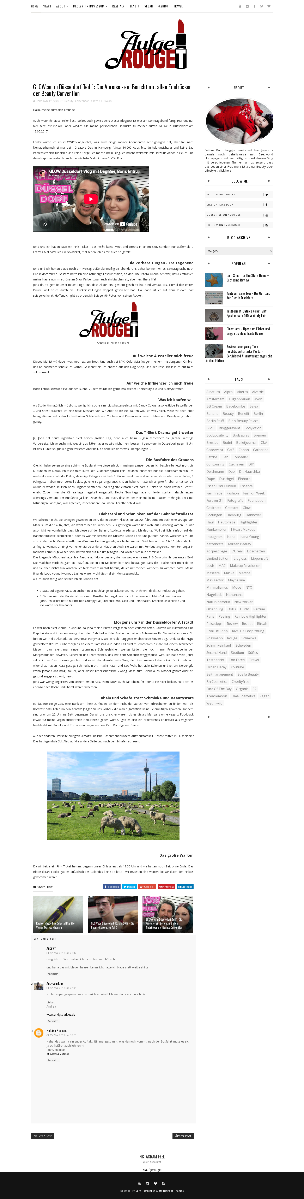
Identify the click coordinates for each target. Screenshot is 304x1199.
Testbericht (215, 660)
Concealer (240, 457)
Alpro (228, 392)
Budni (227, 442)
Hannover (253, 515)
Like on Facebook (220, 204)
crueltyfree (240, 681)
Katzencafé (215, 544)
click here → (227, 170)
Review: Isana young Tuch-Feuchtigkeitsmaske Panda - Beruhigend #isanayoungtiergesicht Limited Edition (238, 353)
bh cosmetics (216, 681)
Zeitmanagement (219, 674)
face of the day (219, 689)
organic (242, 689)
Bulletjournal (246, 442)
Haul (210, 522)
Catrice (211, 457)
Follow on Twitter (221, 194)
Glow (94, 101)
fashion (163, 6)
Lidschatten (256, 551)
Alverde (258, 392)
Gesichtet (213, 507)
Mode (236, 587)
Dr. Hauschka (249, 471)
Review (232, 623)
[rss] (163, 1183)
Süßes (253, 652)
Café (230, 449)
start (47, 6)
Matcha (244, 573)
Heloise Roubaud (57, 1030)
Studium (237, 652)
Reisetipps (214, 623)
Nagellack (214, 594)
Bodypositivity (217, 435)
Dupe (210, 478)
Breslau (212, 442)
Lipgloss (240, 558)
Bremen (260, 435)
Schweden (243, 645)
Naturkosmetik (218, 602)
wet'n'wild (214, 703)
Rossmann (214, 638)
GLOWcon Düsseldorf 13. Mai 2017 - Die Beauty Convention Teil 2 (112, 925)
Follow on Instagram (223, 225)
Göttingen (214, 515)
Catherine (260, 449)
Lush (210, 565)
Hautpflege (226, 522)
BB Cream (214, 406)
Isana (231, 536)
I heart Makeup (243, 529)
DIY (251, 464)
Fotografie (235, 500)
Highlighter (248, 522)
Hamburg (233, 515)
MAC (222, 565)
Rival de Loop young (248, 631)
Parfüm (259, 609)
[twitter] (262, 6)
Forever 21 (214, 500)
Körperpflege (216, 551)
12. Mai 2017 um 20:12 (63, 953)
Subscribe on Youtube (224, 214)
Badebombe (235, 406)
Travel (254, 660)
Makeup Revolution (245, 565)
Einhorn (244, 478)
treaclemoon (216, 696)
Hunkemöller (216, 529)
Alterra (242, 392)
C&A (264, 442)
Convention (82, 101)
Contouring (215, 464)
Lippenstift (259, 558)
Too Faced (237, 660)
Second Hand (216, 652)
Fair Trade (214, 493)
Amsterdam (215, 399)
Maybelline (236, 580)
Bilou (210, 428)
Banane (212, 413)
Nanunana (234, 594)
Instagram (214, 536)
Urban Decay (216, 667)
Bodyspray (241, 435)
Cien (224, 457)
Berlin (258, 413)
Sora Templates (145, 1190)
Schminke (249, 638)
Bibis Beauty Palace (243, 421)
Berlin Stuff (215, 421)
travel (178, 6)
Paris (210, 616)
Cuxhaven (236, 464)
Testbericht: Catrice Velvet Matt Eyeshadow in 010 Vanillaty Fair (247, 313)
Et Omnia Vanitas (58, 1054)
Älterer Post (183, 1136)
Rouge (232, 638)
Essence (246, 486)
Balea (253, 406)
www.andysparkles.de (61, 1014)
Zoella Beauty (248, 674)
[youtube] (240, 6)
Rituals (262, 623)
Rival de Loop (217, 631)
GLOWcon (105, 101)
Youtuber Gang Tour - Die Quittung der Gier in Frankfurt (248, 295)
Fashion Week (254, 493)
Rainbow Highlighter (251, 616)
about (60, 6)
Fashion (233, 493)
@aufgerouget (152, 1170)
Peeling (224, 616)
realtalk (118, 6)
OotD (231, 609)
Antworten (53, 973)
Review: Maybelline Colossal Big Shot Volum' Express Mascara (55, 925)
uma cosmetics (243, 696)
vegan (149, 6)
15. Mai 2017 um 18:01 (63, 1035)
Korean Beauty (239, 544)
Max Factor (215, 580)
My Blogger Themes (171, 1190)
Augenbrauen (239, 399)
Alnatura (213, 392)
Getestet (231, 507)
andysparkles (55, 983)
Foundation (257, 500)
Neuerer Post (43, 1136)
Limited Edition (217, 558)
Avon (258, 399)
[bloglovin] (269, 6)
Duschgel (226, 478)
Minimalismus (217, 587)
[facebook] (254, 6)
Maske (229, 573)
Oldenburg (214, 609)
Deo (231, 471)
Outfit (244, 609)
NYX (248, 587)
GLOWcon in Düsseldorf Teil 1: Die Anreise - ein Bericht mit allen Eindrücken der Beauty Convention (164, 923)
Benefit (243, 413)
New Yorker (243, 602)
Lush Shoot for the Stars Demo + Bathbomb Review (247, 278)
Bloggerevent (229, 428)
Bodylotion (252, 428)
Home (34, 6)
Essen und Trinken (221, 486)
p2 (254, 689)
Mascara (213, 573)
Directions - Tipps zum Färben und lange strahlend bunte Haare (248, 331)
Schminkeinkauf (218, 645)
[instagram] (247, 6)
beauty (134, 6)
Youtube (237, 667)
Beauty (69, 101)
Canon (244, 449)
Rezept (247, 623)
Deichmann (215, 471)
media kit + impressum (88, 6)
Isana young (249, 536)
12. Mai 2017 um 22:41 (63, 988)
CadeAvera (214, 449)
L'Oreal (237, 551)
